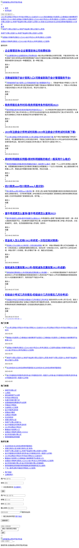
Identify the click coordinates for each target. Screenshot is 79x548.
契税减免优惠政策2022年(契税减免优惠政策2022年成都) (35, 267)
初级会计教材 (10, 412)
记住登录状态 (8, 487)
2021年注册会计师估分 (13, 427)
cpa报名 (7, 393)
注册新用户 (9, 475)
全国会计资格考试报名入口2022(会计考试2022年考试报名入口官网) (29, 461)
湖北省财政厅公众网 (12, 395)
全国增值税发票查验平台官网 (15, 402)
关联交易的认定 (10, 420)
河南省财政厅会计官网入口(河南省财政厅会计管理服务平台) (38, 77)
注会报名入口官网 (11, 407)
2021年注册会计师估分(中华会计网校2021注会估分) (23, 456)
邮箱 (2, 499)
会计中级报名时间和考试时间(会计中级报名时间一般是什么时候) (28, 453)
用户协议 (18, 516)
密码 (2, 483)
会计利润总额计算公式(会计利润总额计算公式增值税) (24, 463)
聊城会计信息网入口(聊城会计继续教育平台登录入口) (24, 458)
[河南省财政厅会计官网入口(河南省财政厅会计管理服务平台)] (27, 83)
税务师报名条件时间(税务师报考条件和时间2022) (31, 105)
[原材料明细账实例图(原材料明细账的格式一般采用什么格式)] (27, 164)
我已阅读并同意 (12, 516)
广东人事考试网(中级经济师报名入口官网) (20, 468)
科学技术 (8, 10)
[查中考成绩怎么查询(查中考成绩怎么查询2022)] (23, 218)
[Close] (1, 537)
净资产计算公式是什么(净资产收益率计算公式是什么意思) (26, 451)
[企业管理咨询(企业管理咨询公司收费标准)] (21, 56)
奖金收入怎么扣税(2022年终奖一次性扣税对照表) (31, 240)
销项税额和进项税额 (12, 437)
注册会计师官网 (10, 415)
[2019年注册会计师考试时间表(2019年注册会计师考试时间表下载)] (29, 137)
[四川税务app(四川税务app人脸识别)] (18, 191)
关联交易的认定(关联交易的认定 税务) (19, 448)
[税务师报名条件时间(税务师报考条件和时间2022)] (23, 110)
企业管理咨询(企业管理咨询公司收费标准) (28, 50)
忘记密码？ (18, 487)
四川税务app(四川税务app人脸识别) (24, 186)
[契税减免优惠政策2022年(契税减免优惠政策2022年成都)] (26, 272)
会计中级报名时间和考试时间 (15, 425)
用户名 (3, 479)
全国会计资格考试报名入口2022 (16, 432)
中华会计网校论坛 (11, 398)
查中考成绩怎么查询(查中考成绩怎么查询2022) (30, 213)
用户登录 (8, 472)
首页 (6, 8)
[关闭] (1, 535)
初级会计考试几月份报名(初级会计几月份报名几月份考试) (36, 294)
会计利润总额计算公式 (13, 434)
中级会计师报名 (10, 405)
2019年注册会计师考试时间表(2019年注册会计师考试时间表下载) (40, 132)
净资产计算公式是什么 (13, 422)
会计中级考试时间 (11, 410)
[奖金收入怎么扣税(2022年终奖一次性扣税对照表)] (23, 245)
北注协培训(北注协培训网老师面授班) (47, 368)
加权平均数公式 (10, 390)
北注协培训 (9, 417)
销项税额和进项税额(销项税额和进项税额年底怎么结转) (25, 465)
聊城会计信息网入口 (12, 429)
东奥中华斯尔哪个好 (12, 400)
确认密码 (4, 508)
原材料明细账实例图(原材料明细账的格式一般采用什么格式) (38, 159)
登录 (2, 27)
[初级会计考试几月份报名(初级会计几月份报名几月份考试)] (27, 300)
